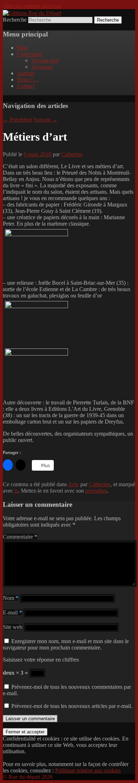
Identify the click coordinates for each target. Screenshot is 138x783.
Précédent (17, 120)
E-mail (12, 612)
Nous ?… (28, 79)
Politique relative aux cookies (88, 770)
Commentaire (20, 537)
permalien (96, 491)
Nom (10, 598)
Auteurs (26, 73)
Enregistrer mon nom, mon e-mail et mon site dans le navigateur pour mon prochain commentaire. (66, 644)
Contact (25, 86)
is (16, 491)
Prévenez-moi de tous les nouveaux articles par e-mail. (71, 706)
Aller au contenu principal (32, 6)
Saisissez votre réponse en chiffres (41, 660)
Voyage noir (44, 60)
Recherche (15, 20)
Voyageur (42, 67)
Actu (73, 484)
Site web (12, 627)
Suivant (45, 120)
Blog (22, 48)
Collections (29, 54)
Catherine (72, 154)
